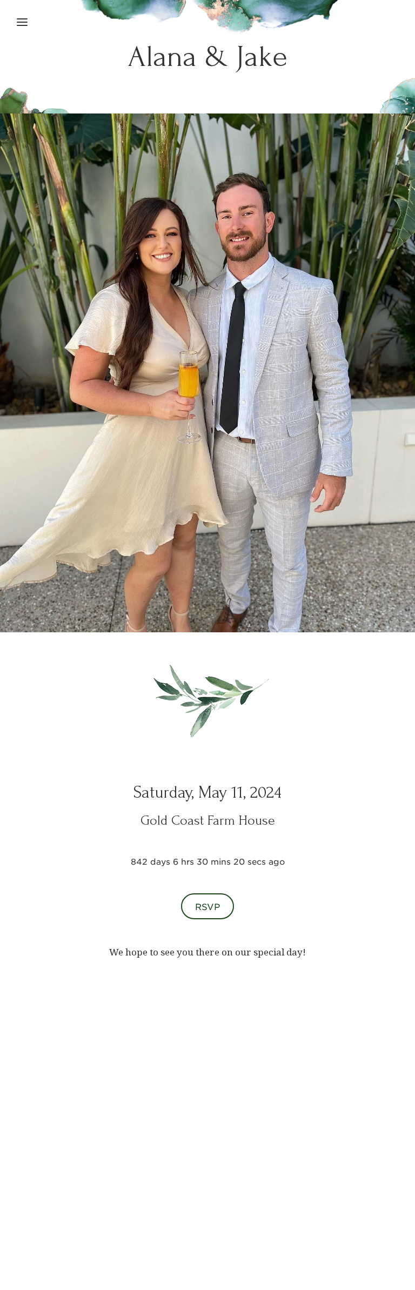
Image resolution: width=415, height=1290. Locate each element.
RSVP (207, 906)
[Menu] (22, 22)
